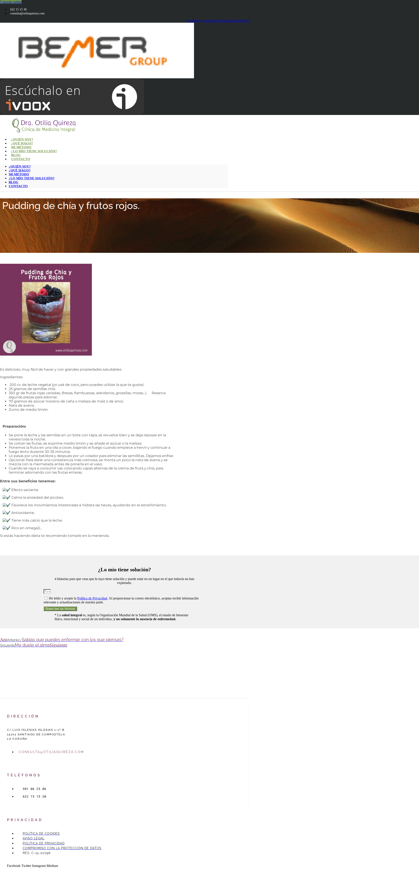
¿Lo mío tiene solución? (34, 151)
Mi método (19, 174)
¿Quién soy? (20, 166)
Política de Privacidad (92, 598)
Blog (13, 182)
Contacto (20, 159)
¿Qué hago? (20, 170)
